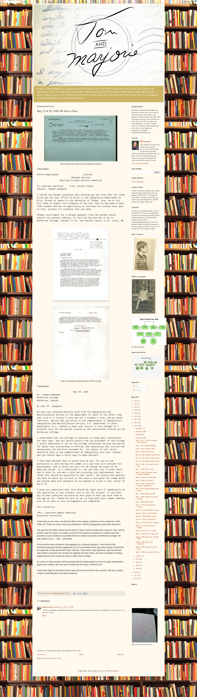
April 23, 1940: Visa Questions (146, 519)
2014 (136, 572)
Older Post (120, 654)
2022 (136, 407)
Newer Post (41, 654)
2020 (136, 413)
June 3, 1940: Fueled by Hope (145, 448)
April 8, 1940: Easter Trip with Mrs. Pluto (147, 538)
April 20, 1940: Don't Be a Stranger (147, 522)
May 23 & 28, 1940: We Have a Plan (147, 458)
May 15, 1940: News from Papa (146, 477)
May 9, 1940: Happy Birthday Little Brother (147, 489)
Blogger (116, 671)
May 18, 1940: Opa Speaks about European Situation (146, 473)
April (138, 568)
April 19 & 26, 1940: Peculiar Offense (145, 526)
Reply (44, 615)
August (138, 556)
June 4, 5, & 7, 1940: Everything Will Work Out (146, 441)
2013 (136, 575)
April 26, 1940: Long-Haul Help (146, 513)
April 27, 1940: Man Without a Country (146, 506)
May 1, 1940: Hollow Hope (144, 502)
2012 (136, 578)
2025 (136, 404)
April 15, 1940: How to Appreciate (147, 534)
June (137, 562)
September (139, 438)
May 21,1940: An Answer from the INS (147, 465)
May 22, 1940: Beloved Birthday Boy (148, 461)
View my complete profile (140, 163)
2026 (136, 401)
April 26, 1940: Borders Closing (146, 516)
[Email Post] (73, 593)
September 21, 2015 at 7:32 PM (63, 607)
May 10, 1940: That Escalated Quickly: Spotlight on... (145, 484)
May (137, 565)
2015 (136, 426)
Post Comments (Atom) (53, 658)
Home (81, 654)
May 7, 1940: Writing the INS (145, 494)
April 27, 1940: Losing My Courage (147, 510)
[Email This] (78, 593)
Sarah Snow (147, 141)
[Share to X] (82, 593)
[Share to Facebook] (84, 593)
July (137, 559)
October (139, 434)
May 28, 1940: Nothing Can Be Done (148, 455)
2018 (136, 416)
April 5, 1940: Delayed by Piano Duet (146, 548)
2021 (136, 410)
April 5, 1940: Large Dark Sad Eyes (147, 552)
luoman (102, 671)
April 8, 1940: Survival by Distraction (144, 543)
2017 (136, 419)
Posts (136, 386)
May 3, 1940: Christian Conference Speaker (147, 498)
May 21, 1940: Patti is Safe (144, 469)
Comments (138, 390)
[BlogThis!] (80, 593)
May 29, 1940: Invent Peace (145, 452)
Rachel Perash (47, 607)
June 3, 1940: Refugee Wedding (146, 445)
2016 (136, 422)
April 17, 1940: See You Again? (146, 531)
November (139, 431)
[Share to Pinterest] (86, 593)
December (139, 428)
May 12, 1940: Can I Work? (145, 480)
